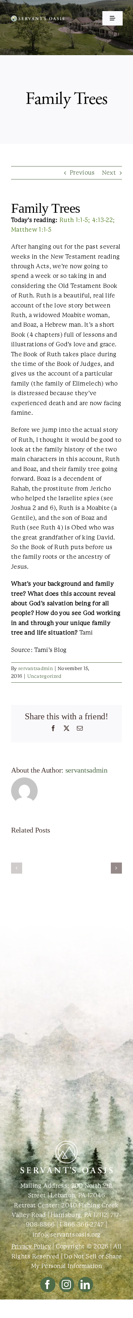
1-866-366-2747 (81, 1224)
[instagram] (66, 1284)
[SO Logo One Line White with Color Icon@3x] (37, 18)
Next (109, 172)
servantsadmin (35, 668)
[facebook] (47, 1284)
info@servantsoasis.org (67, 1234)
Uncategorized (44, 676)
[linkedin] (85, 1284)
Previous (82, 172)
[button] (16, 868)
